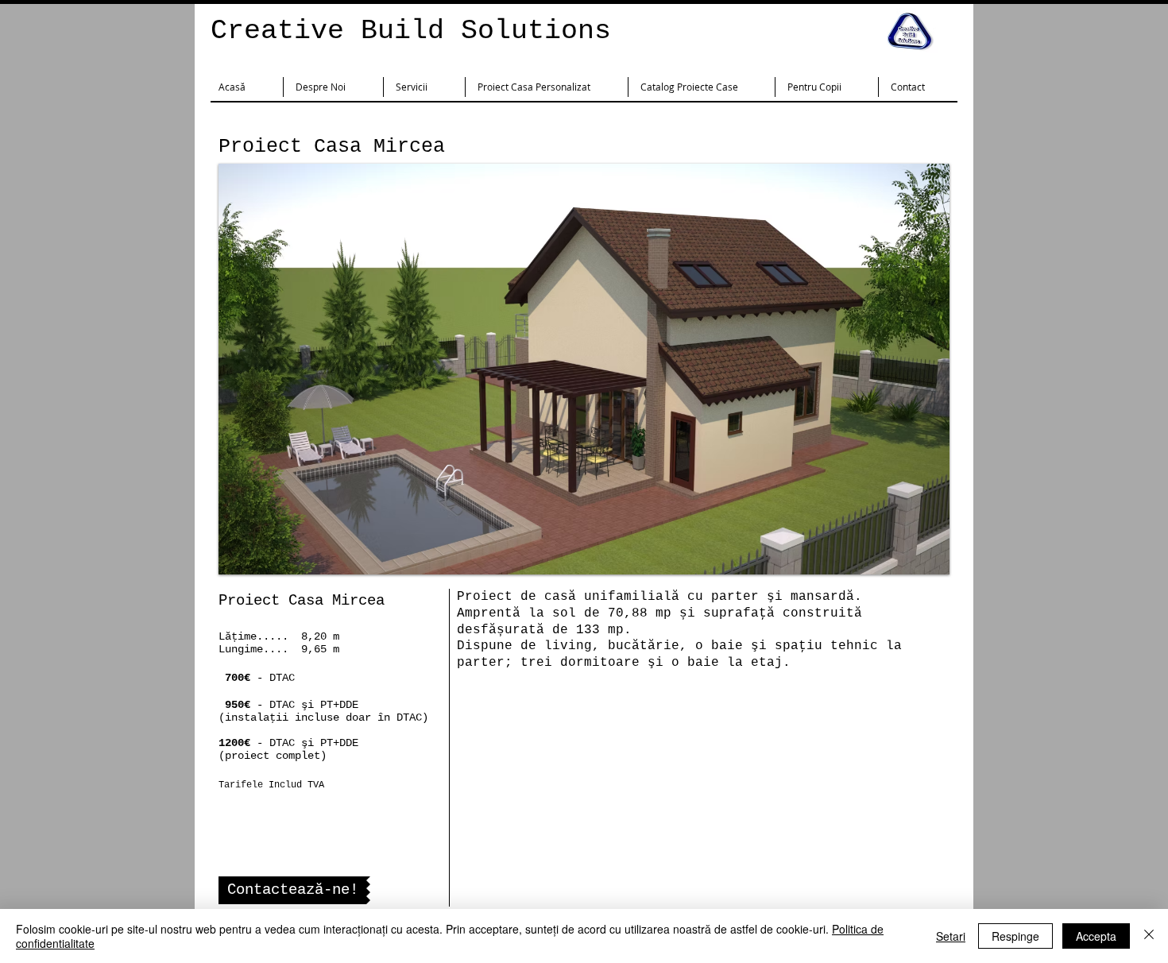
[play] (916, 561)
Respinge (1015, 936)
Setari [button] (950, 936)
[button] (584, 369)
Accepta (1096, 936)
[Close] (1148, 936)
